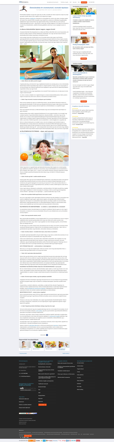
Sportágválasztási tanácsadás (52, 2)
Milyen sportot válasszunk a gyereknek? (46, 373)
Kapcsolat (74, 2)
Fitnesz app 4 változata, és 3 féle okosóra (66, 374)
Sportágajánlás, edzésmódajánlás (80, 6)
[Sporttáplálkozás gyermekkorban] (64, 344)
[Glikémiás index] (51, 344)
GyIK (70, 2)
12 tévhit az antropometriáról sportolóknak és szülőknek (66, 367)
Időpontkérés (84, 2)
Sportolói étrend (36, 348)
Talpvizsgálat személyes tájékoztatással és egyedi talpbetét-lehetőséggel (32, 434)
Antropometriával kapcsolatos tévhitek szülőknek (53, 432)
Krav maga (79, 386)
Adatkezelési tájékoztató (24, 398)
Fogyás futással (80, 368)
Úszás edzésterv (80, 380)
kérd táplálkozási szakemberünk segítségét (36, 288)
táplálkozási (32, 18)
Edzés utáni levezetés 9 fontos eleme (65, 363)
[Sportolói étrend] (38, 344)
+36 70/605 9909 (91, 2)
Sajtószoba (40, 401)
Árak (79, 2)
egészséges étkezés (33, 325)
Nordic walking (80, 389)
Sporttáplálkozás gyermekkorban (62, 349)
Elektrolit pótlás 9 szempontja (64, 377)
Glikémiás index (49, 348)
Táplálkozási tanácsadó (43, 383)
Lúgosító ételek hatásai (24, 348)
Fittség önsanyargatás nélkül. (81, 44)
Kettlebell (79, 383)
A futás (78, 371)
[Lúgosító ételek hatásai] (25, 344)
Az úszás (79, 377)
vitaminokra (55, 325)
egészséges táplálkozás (57, 9)
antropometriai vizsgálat (55, 316)
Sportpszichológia (42, 386)
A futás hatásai (80, 365)
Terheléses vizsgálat (64, 2)
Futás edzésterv (80, 374)
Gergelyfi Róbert (41, 9)
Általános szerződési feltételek (25, 404)
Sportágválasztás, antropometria (45, 363)
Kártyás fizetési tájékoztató (24, 407)
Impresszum (21, 401)
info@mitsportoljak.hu (25, 376)
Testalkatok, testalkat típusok (64, 370)
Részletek (83, 33)
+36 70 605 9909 (24, 373)
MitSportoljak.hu (21, 430)
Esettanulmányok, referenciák (44, 366)
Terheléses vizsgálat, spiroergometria (45, 380)
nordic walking (39, 310)
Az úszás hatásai (80, 362)
